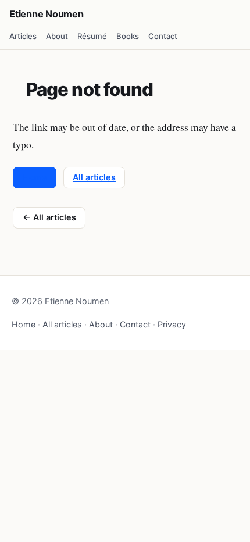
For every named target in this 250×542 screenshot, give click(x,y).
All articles (94, 177)
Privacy (172, 324)
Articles (23, 36)
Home (35, 177)
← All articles (49, 217)
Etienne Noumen (46, 14)
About (57, 36)
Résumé (92, 36)
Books (127, 36)
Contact (162, 36)
